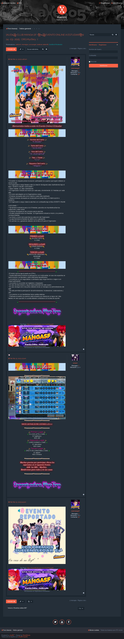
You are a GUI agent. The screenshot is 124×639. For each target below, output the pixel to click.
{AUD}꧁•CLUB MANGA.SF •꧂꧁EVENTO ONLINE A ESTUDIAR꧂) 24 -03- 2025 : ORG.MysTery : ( (45, 37)
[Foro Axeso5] (62, 10)
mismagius (25, 44)
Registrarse (102, 45)
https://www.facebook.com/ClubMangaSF (40, 324)
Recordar (93, 61)
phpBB (11, 635)
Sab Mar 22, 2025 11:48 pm (18, 59)
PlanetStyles (26, 635)
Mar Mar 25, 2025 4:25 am (18, 358)
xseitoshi (18, 44)
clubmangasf (75, 68)
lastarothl (46, 44)
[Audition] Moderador (55, 44)
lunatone (39, 44)
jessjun (75, 363)
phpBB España (23, 637)
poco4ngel (32, 44)
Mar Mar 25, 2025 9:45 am (18, 502)
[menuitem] (19, 3)
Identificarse (93, 45)
